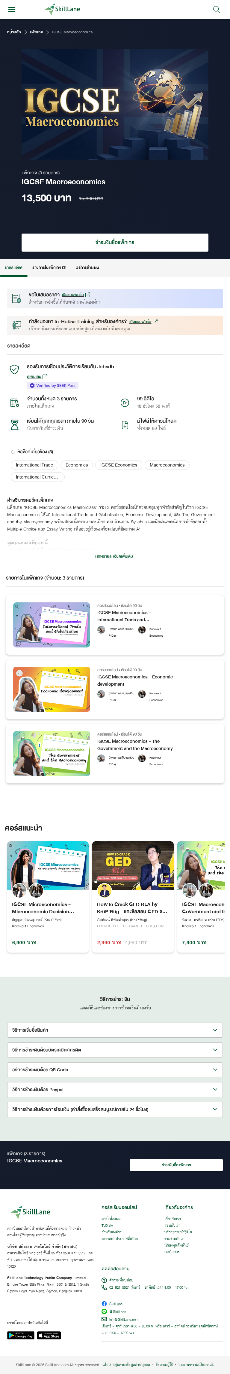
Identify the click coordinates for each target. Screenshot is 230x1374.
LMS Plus (171, 1252)
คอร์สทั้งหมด (111, 1219)
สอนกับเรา (172, 1226)
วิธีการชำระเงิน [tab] (87, 267)
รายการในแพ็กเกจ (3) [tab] (49, 267)
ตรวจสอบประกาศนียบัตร (120, 1239)
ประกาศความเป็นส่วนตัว (196, 1365)
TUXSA (107, 1226)
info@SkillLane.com (124, 1320)
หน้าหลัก (14, 32)
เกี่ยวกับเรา (172, 1219)
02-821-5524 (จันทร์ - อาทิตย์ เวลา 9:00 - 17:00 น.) (149, 1287)
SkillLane (115, 1304)
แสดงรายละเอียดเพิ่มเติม (114, 556)
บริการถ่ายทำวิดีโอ (178, 1232)
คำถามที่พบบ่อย (121, 1280)
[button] (34, 465)
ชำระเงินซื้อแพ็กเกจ (115, 242)
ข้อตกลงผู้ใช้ (164, 1365)
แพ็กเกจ (36, 32)
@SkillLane (117, 1312)
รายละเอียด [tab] (14, 267)
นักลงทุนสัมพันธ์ (176, 1245)
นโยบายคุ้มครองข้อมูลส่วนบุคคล (126, 1365)
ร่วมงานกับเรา (174, 1239)
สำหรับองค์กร (112, 1232)
